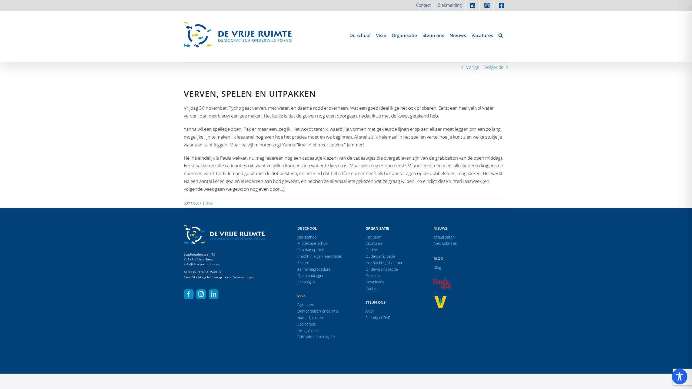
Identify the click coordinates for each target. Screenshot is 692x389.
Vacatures (373, 243)
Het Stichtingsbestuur (383, 262)
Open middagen (310, 275)
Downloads (374, 281)
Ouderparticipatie (380, 256)
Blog (209, 203)
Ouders (371, 249)
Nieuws (440, 228)
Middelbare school (312, 243)
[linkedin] (213, 294)
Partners (372, 275)
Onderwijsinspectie (381, 269)
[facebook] (189, 294)
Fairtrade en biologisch (316, 336)
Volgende (494, 67)
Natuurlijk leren (310, 317)
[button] (500, 35)
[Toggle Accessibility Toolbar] (679, 376)
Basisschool (307, 237)
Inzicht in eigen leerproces (319, 256)
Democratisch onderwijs (317, 311)
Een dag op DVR (310, 249)
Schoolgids (306, 281)
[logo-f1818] (442, 279)
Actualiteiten (444, 237)
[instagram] (201, 294)
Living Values (308, 330)
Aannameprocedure (314, 269)
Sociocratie (306, 324)
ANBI (369, 311)
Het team (373, 237)
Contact (372, 288)
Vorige (472, 67)
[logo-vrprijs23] (440, 298)
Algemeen (305, 304)
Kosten (303, 262)
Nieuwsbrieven (446, 243)
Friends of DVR (377, 317)
